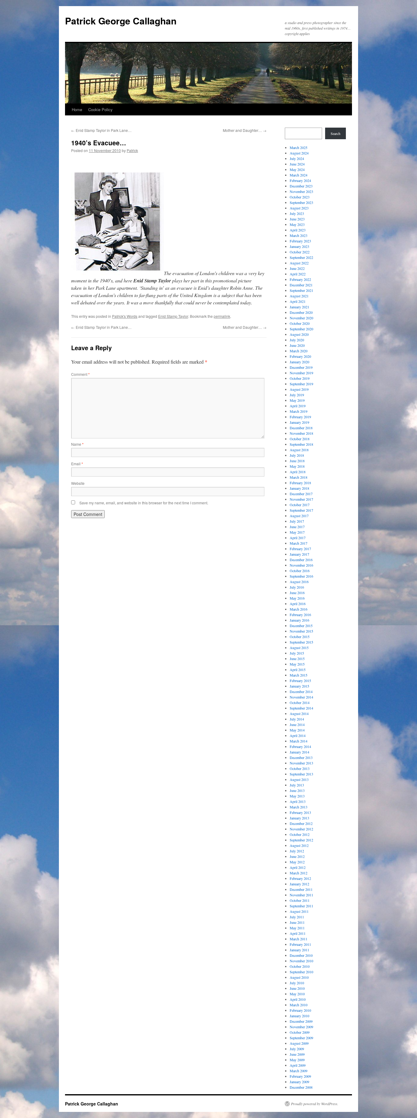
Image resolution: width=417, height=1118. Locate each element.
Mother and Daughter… (245, 130)
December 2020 (301, 312)
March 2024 (298, 174)
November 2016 (301, 565)
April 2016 (298, 603)
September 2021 (301, 290)
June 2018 (297, 460)
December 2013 (301, 757)
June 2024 (297, 164)
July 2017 (297, 521)
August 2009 (299, 1043)
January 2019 (299, 422)
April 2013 (298, 801)
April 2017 (298, 537)
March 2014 (298, 741)
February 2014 (300, 746)
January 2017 (299, 554)
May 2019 (297, 400)
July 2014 (297, 719)
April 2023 (298, 229)
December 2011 (301, 889)
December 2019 (301, 367)
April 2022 (298, 273)
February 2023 (300, 240)
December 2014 (301, 691)
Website (78, 483)
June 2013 (297, 790)
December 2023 (301, 185)
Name (77, 444)
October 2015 (300, 636)
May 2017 (297, 532)
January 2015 (299, 686)
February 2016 (300, 614)
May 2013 (297, 795)
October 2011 (300, 900)
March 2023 (298, 235)
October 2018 (300, 438)
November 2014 (301, 697)
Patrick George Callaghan (120, 20)
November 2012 (301, 828)
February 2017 (300, 548)
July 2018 (297, 455)
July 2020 (297, 339)
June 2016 (297, 592)
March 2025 (298, 147)
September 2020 (301, 328)
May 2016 (297, 598)
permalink (222, 316)
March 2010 (298, 1004)
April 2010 (298, 999)
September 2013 (301, 773)
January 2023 (299, 246)
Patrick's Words (124, 316)
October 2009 (300, 1032)
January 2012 (299, 883)
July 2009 (297, 1048)
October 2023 (300, 196)
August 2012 (299, 845)
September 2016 (301, 576)
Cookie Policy (100, 109)
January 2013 (299, 817)
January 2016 (299, 620)
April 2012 (298, 867)
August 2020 (299, 334)
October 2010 (300, 966)
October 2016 (300, 570)
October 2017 (300, 504)
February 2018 (300, 482)
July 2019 (297, 394)
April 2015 (298, 669)
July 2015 (297, 653)
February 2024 (300, 180)
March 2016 (298, 609)
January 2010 (299, 1015)
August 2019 (299, 389)
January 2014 (299, 752)
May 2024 (297, 169)
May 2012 (297, 861)
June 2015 (297, 658)
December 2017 (301, 493)
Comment (80, 374)
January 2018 (299, 488)
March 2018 (298, 477)
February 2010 (300, 1010)
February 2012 (300, 878)
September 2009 (301, 1037)
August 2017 (299, 515)
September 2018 (301, 444)
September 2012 (301, 839)
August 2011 (299, 911)
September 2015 (301, 642)
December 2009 (301, 1021)
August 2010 (299, 977)
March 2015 (298, 675)
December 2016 (301, 559)
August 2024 (299, 153)
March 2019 (298, 411)
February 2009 (300, 1076)
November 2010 (301, 960)
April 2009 (298, 1065)
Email (77, 463)
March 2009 (298, 1070)
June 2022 (297, 268)
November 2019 (301, 372)
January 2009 (299, 1081)
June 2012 (297, 856)
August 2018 (299, 449)
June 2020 (297, 345)
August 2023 (299, 207)
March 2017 (298, 543)
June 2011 (297, 922)
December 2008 (301, 1087)
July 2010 (297, 982)
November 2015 (301, 631)
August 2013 (299, 779)
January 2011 (299, 949)
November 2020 (301, 317)
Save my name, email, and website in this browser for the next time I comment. (143, 502)
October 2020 (300, 323)
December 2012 (301, 823)
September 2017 (301, 510)
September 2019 (301, 383)
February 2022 (300, 279)
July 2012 (297, 850)
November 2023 (301, 191)
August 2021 (299, 295)
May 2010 (297, 993)
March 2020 (298, 350)
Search (335, 133)
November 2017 (301, 499)
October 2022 (300, 251)
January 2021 (299, 306)
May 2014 (297, 730)
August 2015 (299, 647)
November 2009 (301, 1026)
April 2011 (298, 933)
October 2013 (300, 768)
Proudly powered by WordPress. (314, 1103)
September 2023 (301, 202)
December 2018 (301, 427)
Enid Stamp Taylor (173, 316)
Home (77, 109)
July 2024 (297, 158)
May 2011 (297, 927)
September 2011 (301, 905)
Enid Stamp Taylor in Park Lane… (101, 130)
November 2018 (301, 433)
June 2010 (297, 988)
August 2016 (299, 581)
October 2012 (300, 834)
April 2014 (298, 735)
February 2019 (300, 416)
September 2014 (301, 708)
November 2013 (301, 762)
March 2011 (298, 938)
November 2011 (301, 894)
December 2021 (301, 284)
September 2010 (301, 971)
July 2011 (297, 916)
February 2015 (300, 680)
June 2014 (297, 724)
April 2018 (298, 471)
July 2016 (297, 587)
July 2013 (297, 784)
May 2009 (297, 1059)
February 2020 (300, 356)
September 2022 (301, 257)
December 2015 (301, 625)
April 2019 (298, 405)
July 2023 (297, 213)
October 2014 (300, 702)
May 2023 (297, 224)
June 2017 (297, 526)
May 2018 (297, 466)
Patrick (132, 150)
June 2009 (297, 1054)
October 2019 (300, 378)
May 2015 (297, 664)
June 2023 (297, 218)
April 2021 (298, 301)
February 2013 (300, 812)
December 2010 (301, 955)
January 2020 (299, 361)
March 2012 (298, 872)
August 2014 (299, 713)
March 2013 (298, 806)
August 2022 (299, 262)
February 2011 (300, 944)
